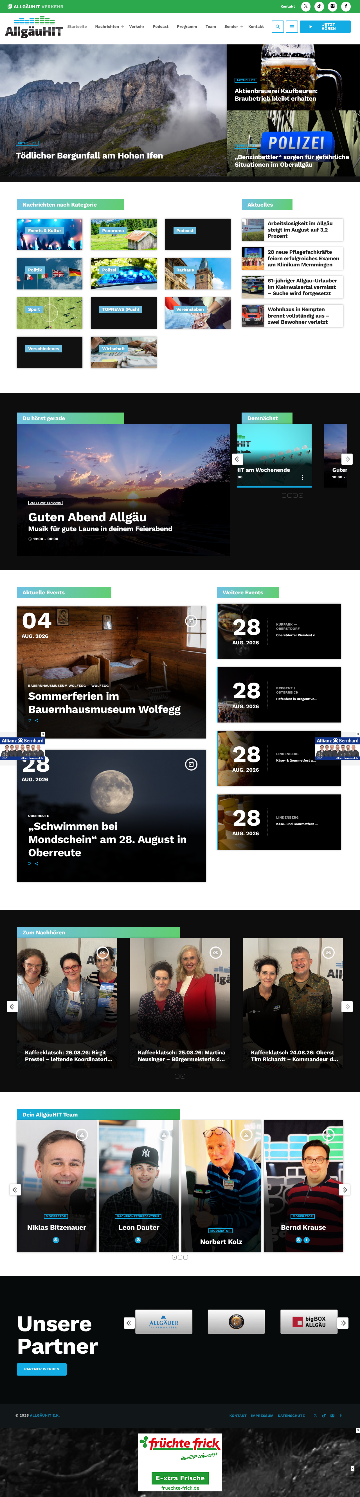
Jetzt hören (322, 26)
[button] (284, 495)
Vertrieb (321, 1231)
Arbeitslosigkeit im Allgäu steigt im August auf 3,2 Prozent (300, 229)
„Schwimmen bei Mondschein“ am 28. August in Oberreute (107, 839)
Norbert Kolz (75, 1242)
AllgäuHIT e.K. (45, 1416)
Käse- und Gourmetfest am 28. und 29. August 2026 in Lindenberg (297, 824)
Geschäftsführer (239, 1216)
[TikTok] (319, 7)
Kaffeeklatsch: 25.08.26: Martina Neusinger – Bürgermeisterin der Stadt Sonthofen (182, 1059)
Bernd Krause (157, 1228)
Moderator (74, 1231)
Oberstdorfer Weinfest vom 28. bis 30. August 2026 (297, 635)
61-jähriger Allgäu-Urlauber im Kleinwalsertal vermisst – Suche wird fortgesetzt (302, 287)
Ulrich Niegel (322, 1242)
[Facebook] (346, 7)
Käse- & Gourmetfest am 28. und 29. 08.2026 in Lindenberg (297, 760)
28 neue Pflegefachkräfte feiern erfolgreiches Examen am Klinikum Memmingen (303, 258)
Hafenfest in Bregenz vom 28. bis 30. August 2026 (297, 699)
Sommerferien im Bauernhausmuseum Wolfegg (104, 703)
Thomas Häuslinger (240, 1228)
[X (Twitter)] (306, 7)
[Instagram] (333, 7)
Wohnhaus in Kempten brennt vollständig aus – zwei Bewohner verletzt (298, 315)
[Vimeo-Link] (34, 26)
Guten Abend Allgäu (87, 516)
